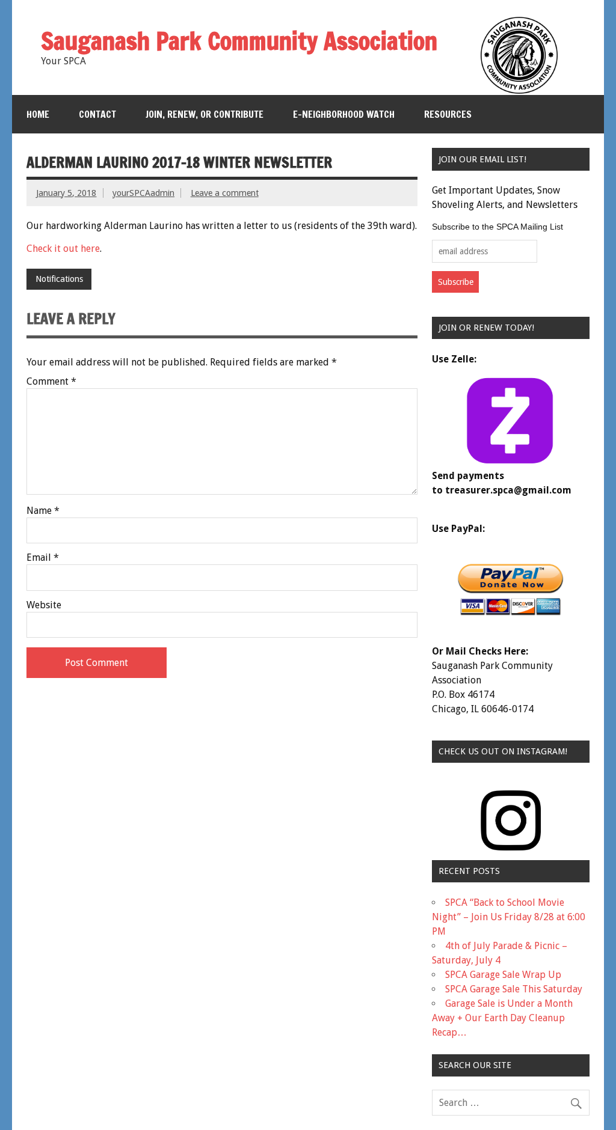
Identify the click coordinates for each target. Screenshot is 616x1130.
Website (43, 605)
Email (42, 558)
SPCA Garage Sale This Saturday (513, 989)
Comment (51, 381)
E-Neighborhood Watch (344, 114)
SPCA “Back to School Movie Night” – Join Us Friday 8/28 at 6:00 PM (508, 917)
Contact (97, 114)
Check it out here (63, 248)
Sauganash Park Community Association (239, 40)
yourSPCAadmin (143, 193)
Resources (448, 114)
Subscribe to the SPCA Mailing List (497, 226)
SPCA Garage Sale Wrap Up (503, 974)
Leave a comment (225, 193)
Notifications (59, 279)
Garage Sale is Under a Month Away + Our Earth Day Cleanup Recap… (502, 1018)
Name (43, 511)
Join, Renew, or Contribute (204, 114)
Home (37, 114)
